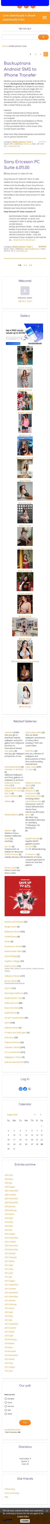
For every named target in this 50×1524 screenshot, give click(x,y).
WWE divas (29, 751)
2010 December (11, 1249)
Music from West (12, 1008)
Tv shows (29, 769)
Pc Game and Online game (16, 1032)
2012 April (9, 1312)
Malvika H (9, 830)
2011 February (11, 1257)
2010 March (9, 1214)
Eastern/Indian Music (13, 951)
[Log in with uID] (21, 1089)
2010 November (11, 1245)
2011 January (10, 1253)
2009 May (9, 1175)
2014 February (11, 1339)
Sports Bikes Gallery (33, 732)
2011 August (10, 1281)
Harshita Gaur (25, 503)
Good (10, 1402)
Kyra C (28, 814)
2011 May (9, 1269)
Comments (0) (14, 146)
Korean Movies (11, 981)
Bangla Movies (11, 926)
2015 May (9, 1363)
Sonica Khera (24, 616)
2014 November (11, 1355)
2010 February (11, 1210)
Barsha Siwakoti (25, 593)
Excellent (11, 1399)
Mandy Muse (25, 638)
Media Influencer (11, 814)
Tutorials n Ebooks (12, 1047)
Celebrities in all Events (14, 769)
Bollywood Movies (12, 931)
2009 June (9, 1179)
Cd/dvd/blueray (11, 936)
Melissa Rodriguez (25, 458)
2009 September (11, 1190)
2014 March (9, 1343)
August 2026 (12, 1114)
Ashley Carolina (25, 412)
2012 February (11, 1304)
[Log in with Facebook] (25, 1089)
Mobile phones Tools (13, 998)
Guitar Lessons (11, 966)
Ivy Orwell (29, 846)
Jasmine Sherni (25, 684)
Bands (28, 788)
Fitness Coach (10, 867)
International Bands (13, 767)
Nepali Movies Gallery (14, 788)
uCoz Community (12, 1493)
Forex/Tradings (11, 956)
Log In (28, 28)
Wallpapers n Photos (13, 1057)
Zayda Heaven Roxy (33, 801)
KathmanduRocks (31, 249)
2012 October (10, 1328)
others (7, 1022)
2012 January (10, 1300)
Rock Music (9, 1037)
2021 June (9, 1371)
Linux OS (8, 988)
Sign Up (22, 28)
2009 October (10, 1194)
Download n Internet (13, 946)
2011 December (11, 1296)
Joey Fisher (24, 480)
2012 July (8, 1320)
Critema (26, 144)
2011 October (10, 1288)
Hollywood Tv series (13, 790)
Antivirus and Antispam (14, 921)
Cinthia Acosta (25, 548)
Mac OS (8, 793)
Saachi (7, 838)
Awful (10, 1414)
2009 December (11, 1202)
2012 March (9, 1308)
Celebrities (9, 732)
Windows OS (30, 790)
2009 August (10, 1187)
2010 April (9, 1218)
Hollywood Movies (12, 976)
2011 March (9, 1261)
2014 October (10, 1351)
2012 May (9, 1316)
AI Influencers (31, 854)
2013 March (9, 1331)
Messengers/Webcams (14, 993)
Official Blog (10, 1489)
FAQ (6, 1497)
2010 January (10, 1206)
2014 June (9, 1347)
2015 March (9, 1359)
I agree (25, 1521)
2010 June (9, 1226)
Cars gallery (9, 751)
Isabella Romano (12, 854)
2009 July (8, 1183)
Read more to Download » (24, 240)
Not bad (11, 1406)
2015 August (10, 1367)
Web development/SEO (14, 1062)
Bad (9, 1410)
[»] (45, 54)
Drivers (8, 941)
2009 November (11, 1198)
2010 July (8, 1230)
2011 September (11, 1284)
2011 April (9, 1265)
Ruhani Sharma (25, 571)
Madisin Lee (25, 435)
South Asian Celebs (33, 796)
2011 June (9, 1273)
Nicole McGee (25, 367)
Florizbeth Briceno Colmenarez (25, 661)
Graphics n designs (12, 961)
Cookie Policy (23, 1516)
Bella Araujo (25, 706)
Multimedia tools (12, 1003)
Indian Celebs (30, 767)
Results (7, 1430)
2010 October (10, 1241)
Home (4, 46)
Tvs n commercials (12, 1052)
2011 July (8, 1277)
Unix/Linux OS (31, 793)
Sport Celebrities (11, 796)
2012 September (11, 1324)
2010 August (10, 1234)
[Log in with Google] (29, 1089)
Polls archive (16, 1430)
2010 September (11, 1237)
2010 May (9, 1222)
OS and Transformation (14, 1018)
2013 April (9, 1335)
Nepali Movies (10, 1013)
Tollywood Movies (12, 1042)
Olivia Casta (25, 525)
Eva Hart (8, 846)
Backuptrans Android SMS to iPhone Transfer (20, 69)
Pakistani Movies (12, 1027)
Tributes (8, 801)
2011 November (11, 1292)
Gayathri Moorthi (32, 838)
